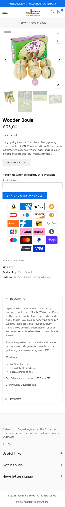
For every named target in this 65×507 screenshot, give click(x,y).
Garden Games (26, 495)
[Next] (59, 60)
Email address (11, 180)
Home (22, 22)
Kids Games (24, 276)
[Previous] (6, 60)
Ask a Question (13, 260)
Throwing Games (41, 276)
